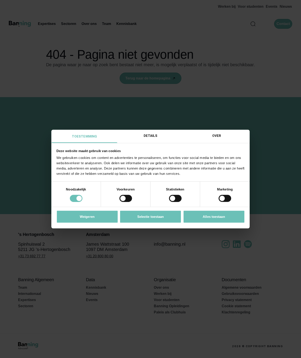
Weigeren (87, 217)
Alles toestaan (214, 217)
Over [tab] (216, 136)
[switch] (125, 198)
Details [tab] (151, 136)
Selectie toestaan (150, 217)
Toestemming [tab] (84, 136)
